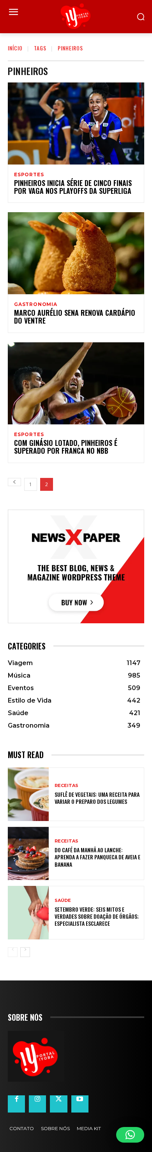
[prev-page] (14, 482)
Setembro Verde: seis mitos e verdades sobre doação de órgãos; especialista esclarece (97, 916)
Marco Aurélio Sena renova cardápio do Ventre (74, 317)
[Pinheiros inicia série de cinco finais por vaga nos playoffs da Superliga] (76, 123)
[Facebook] (16, 1104)
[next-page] (25, 952)
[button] (130, 1135)
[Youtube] (79, 1104)
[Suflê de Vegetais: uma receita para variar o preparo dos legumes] (28, 794)
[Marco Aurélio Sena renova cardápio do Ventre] (76, 253)
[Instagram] (37, 1104)
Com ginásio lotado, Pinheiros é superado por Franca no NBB (65, 447)
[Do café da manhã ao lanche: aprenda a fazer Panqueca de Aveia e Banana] (28, 853)
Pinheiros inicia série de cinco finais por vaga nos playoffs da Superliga (73, 187)
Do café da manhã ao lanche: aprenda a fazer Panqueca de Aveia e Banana (97, 857)
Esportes (29, 174)
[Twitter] (58, 1104)
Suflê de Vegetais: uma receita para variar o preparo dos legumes (97, 797)
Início (15, 48)
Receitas (66, 786)
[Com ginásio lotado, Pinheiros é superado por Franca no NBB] (76, 383)
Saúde (63, 900)
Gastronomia (35, 304)
